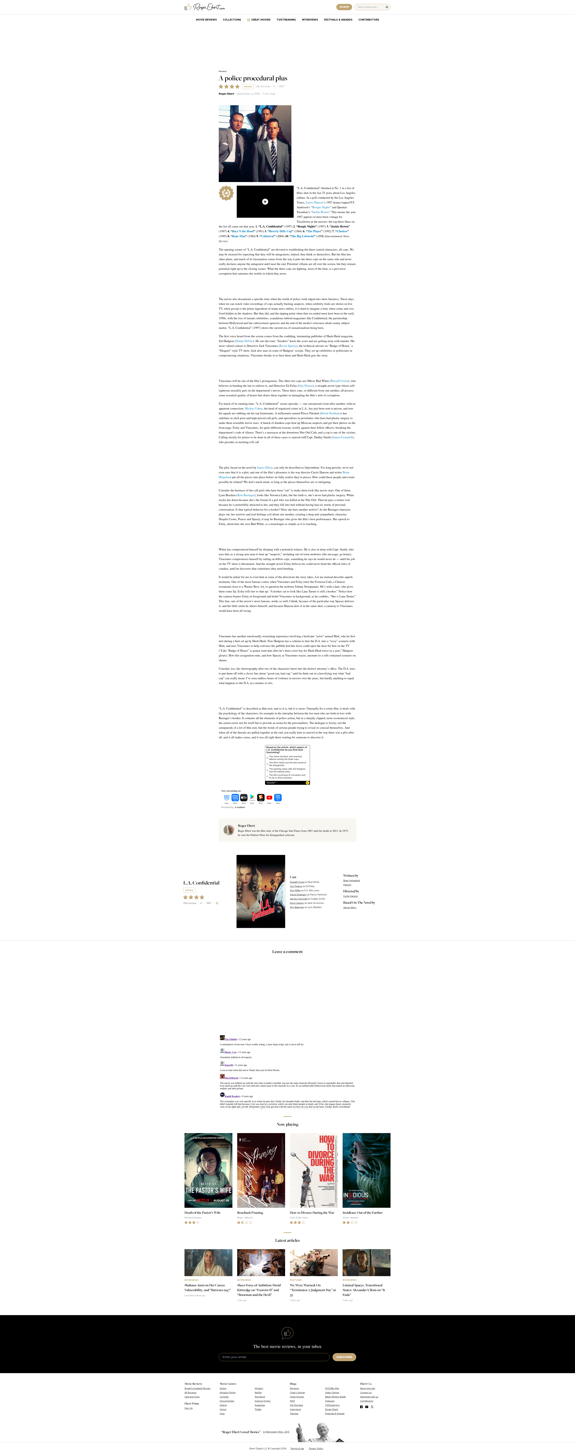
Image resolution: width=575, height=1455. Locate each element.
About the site (367, 1388)
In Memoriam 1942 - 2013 (276, 1432)
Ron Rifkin (295, 890)
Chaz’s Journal (297, 1392)
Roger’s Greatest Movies (197, 1388)
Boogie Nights (321, 207)
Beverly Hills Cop (280, 231)
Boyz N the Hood (243, 231)
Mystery (259, 1388)
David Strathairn (331, 413)
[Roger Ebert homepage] (204, 7)
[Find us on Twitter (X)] (372, 1407)
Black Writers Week (335, 1396)
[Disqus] (287, 1071)
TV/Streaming (286, 19)
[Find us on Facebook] (361, 1407)
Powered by (227, 807)
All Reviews (190, 1392)
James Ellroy (265, 467)
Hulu (222, 1413)
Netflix (258, 1392)
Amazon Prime (228, 1392)
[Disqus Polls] (287, 996)
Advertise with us (369, 1396)
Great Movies (261, 19)
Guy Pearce (306, 386)
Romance (260, 1396)
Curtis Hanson (314, 202)
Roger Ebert (226, 93)
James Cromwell (343, 437)
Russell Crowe (339, 381)
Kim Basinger (245, 495)
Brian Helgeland (351, 880)
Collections (232, 19)
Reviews (223, 71)
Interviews (310, 19)
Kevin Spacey (288, 346)
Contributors (368, 19)
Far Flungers (296, 1405)
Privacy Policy (316, 1448)
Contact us (366, 1392)
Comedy (224, 1396)
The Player (314, 231)
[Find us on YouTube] (366, 1407)
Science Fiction (263, 1401)
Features (329, 1401)
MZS (292, 1401)
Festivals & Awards (338, 19)
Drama (248, 86)
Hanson (347, 884)
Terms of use (297, 1448)
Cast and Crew (192, 1396)
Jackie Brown (320, 212)
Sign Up (188, 1408)
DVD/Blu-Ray (332, 1388)
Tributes (294, 1413)
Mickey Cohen (253, 408)
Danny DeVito (244, 341)
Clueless (342, 231)
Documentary (227, 1401)
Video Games (332, 1392)
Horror (223, 1409)
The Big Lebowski (302, 236)
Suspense (260, 1405)
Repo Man (238, 236)
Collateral (267, 236)
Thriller (258, 1409)
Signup (344, 7)
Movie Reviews (206, 19)
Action (223, 1388)
